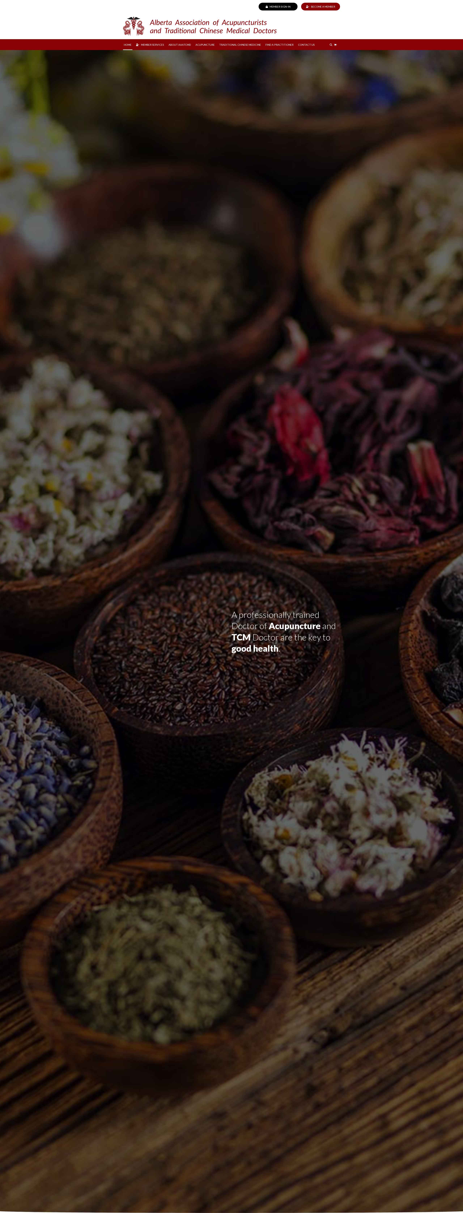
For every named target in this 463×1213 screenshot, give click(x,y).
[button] (335, 44)
